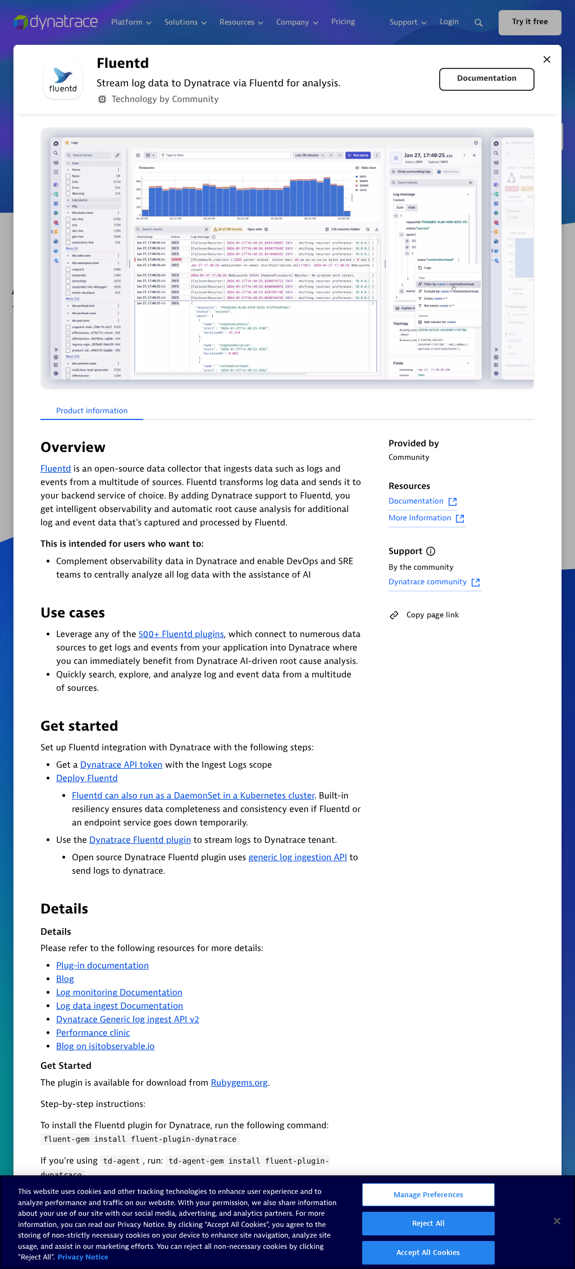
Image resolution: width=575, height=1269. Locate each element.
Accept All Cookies (428, 1252)
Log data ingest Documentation (119, 1006)
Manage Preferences (428, 1194)
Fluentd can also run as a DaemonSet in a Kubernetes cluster (193, 795)
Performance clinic (93, 1033)
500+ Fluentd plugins (181, 634)
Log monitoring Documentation (119, 992)
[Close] (547, 59)
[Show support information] (430, 551)
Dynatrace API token (121, 764)
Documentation (487, 79)
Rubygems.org (239, 1082)
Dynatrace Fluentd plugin (140, 840)
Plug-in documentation (102, 965)
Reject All (428, 1223)
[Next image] (524, 258)
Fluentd (55, 468)
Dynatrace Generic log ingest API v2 (127, 1019)
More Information (420, 518)
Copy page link (433, 615)
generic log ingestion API (297, 857)
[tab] (91, 411)
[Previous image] (51, 258)
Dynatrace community (428, 582)
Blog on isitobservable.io (105, 1046)
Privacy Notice (82, 1257)
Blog (65, 979)
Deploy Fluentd (87, 778)
